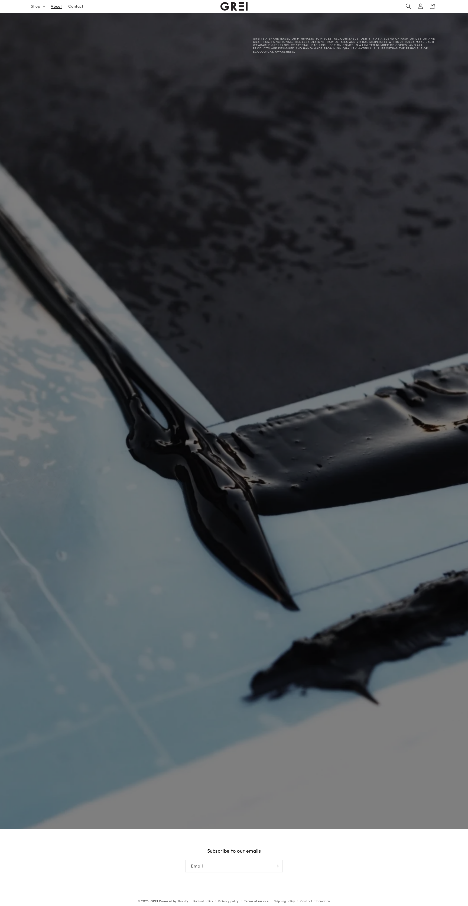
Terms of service (256, 901)
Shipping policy (284, 901)
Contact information (315, 901)
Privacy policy (228, 901)
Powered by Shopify (173, 901)
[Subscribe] (276, 866)
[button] (37, 6)
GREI (154, 901)
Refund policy (203, 901)
